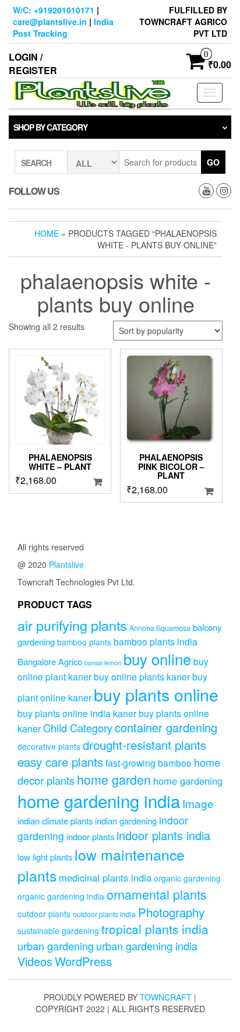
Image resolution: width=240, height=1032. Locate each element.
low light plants (44, 857)
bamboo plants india (155, 641)
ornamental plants (157, 894)
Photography (171, 912)
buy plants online (156, 694)
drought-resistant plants (144, 744)
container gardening (166, 727)
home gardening (188, 781)
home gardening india (98, 800)
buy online (157, 658)
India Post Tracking (63, 27)
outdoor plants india (104, 914)
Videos (34, 961)
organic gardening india (60, 896)
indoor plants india (163, 835)
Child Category (77, 727)
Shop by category (50, 127)
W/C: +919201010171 (53, 10)
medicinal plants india (105, 877)
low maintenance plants (101, 865)
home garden (114, 779)
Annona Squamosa (159, 628)
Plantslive (66, 564)
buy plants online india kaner (76, 713)
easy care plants (60, 761)
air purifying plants (72, 625)
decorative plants (48, 746)
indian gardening (126, 821)
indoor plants (90, 836)
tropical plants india (155, 929)
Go (213, 162)
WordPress (83, 961)
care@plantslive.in (50, 21)
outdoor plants (43, 913)
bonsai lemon (102, 662)
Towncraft (166, 997)
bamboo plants (84, 642)
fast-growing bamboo (148, 762)
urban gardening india (146, 945)
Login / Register (33, 63)
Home (46, 233)
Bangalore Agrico (49, 661)
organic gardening (187, 878)
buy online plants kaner (142, 676)
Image (198, 803)
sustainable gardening (58, 930)
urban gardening (55, 945)
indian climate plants (55, 821)
